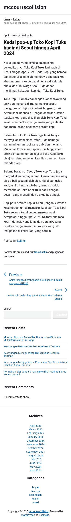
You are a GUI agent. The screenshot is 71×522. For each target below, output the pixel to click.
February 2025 (35, 433)
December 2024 (35, 440)
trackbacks (40, 252)
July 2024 (35, 459)
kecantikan (35, 494)
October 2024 (35, 448)
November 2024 (36, 444)
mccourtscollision (38, 511)
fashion (35, 491)
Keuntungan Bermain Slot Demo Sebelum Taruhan (32, 346)
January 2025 (36, 436)
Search (7, 308)
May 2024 (35, 466)
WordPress (27, 514)
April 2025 (35, 425)
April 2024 (35, 470)
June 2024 (35, 462)
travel (35, 502)
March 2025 (35, 429)
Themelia (44, 514)
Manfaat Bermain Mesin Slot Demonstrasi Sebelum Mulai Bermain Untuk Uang (32, 339)
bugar (35, 487)
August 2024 (35, 455)
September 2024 (35, 451)
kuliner (21, 240)
